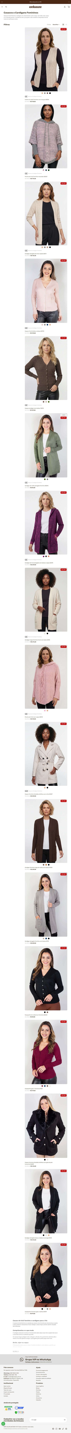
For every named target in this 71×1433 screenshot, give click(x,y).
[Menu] (2, 7)
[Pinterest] (66, 1429)
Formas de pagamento (42, 1370)
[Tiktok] (63, 1429)
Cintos (37, 1396)
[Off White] (50, 1086)
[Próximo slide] (64, 59)
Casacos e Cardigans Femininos (35, 96)
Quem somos (7, 1386)
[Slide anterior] (27, 59)
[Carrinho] (69, 7)
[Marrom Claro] (47, 247)
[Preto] (50, 93)
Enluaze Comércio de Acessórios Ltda (17, 1428)
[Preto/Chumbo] (46, 556)
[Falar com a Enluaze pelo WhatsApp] (3, 1424)
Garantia (38, 1380)
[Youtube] (60, 1429)
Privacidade (7, 1394)
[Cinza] (45, 93)
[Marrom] (47, 93)
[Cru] (45, 633)
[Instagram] (56, 1429)
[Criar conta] (64, 1420)
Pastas (38, 1392)
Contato (6, 1396)
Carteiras (38, 1394)
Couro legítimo (40, 1386)
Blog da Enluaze (8, 1388)
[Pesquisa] (6, 7)
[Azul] (46, 170)
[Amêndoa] (46, 402)
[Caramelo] (46, 865)
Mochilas (38, 1390)
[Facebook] (53, 1429)
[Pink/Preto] (43, 556)
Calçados (38, 1400)
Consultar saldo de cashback (43, 1378)
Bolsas (37, 1388)
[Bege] (42, 93)
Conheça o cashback (41, 1376)
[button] (56, 24)
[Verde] (49, 402)
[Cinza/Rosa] (43, 170)
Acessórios (39, 1398)
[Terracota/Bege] (49, 556)
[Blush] (42, 325)
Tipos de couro (7, 1390)
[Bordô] (42, 1086)
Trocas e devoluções (41, 1374)
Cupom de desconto (9, 1392)
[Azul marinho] (47, 325)
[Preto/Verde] (49, 170)
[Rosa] (45, 710)
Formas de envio (40, 1372)
